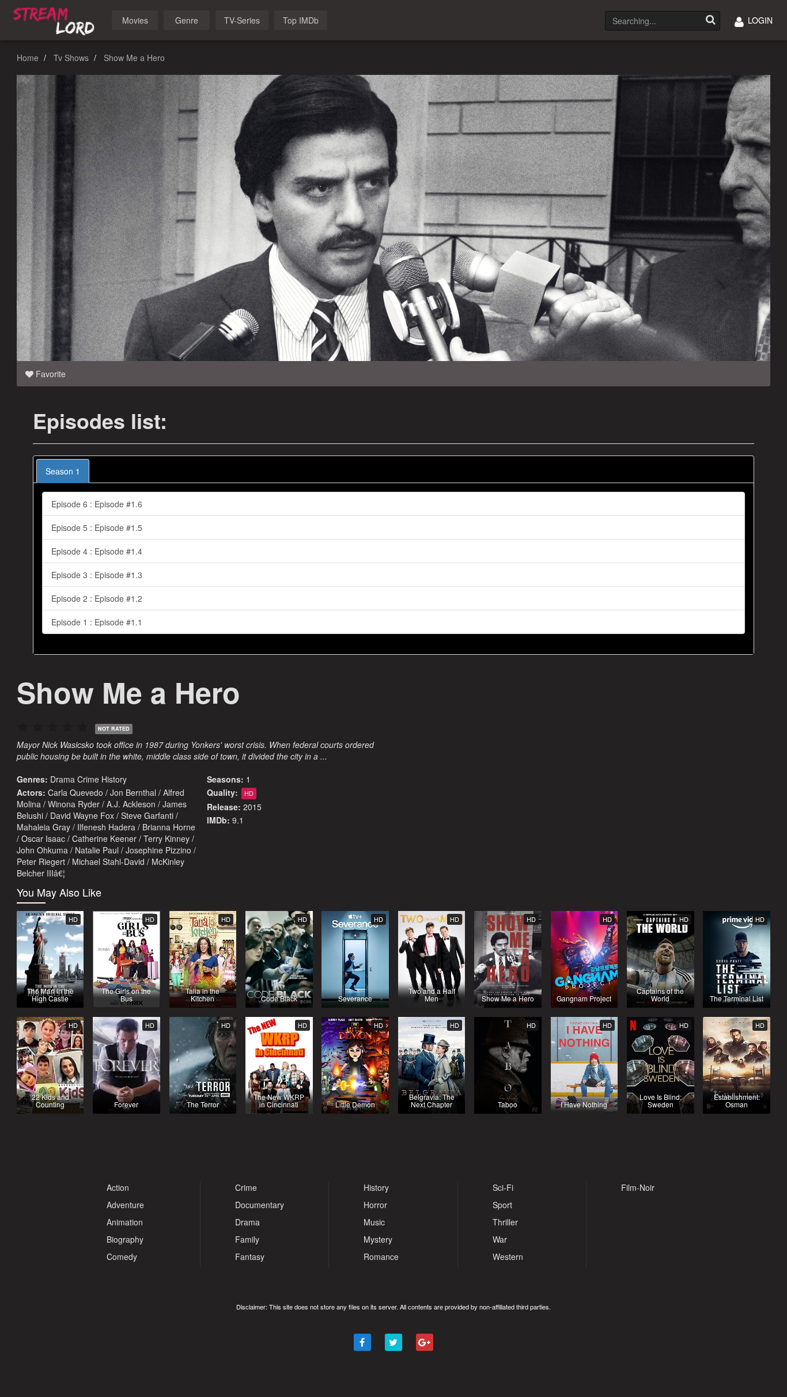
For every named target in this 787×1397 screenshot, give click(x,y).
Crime (88, 779)
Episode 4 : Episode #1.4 (96, 551)
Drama (62, 779)
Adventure (125, 1204)
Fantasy (249, 1256)
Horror (375, 1204)
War (500, 1239)
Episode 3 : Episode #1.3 (96, 574)
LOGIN (759, 20)
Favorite (49, 373)
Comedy (122, 1256)
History (114, 779)
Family (247, 1239)
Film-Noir (637, 1187)
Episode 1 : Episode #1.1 (96, 622)
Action (118, 1187)
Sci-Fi (503, 1187)
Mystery (378, 1239)
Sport (502, 1204)
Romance (381, 1256)
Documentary (259, 1204)
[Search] (710, 21)
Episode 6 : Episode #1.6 (96, 504)
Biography (125, 1239)
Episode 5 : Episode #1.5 (96, 527)
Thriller (505, 1222)
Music (374, 1222)
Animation (125, 1222)
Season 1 (63, 471)
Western (508, 1256)
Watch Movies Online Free (56, 19)
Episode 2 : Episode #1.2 (96, 598)
